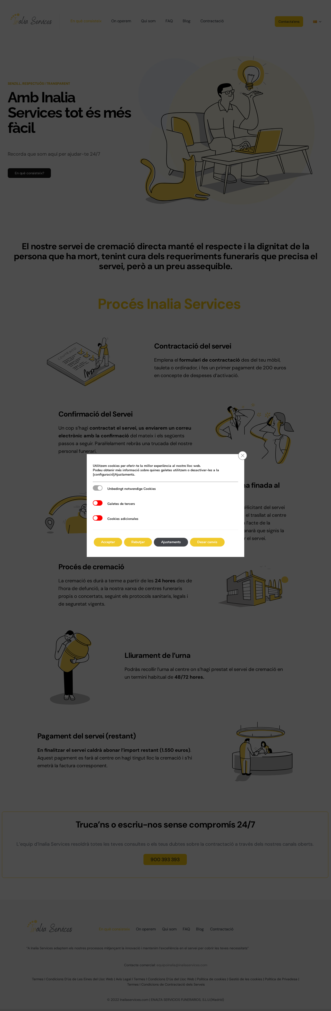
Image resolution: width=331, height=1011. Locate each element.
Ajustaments (171, 542)
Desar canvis (207, 542)
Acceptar (108, 542)
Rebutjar (138, 542)
